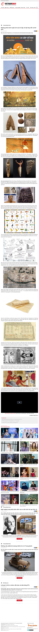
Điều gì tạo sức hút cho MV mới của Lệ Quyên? (9, 464)
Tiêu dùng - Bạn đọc (33, 7)
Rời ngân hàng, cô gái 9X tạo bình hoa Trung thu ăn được (9, 479)
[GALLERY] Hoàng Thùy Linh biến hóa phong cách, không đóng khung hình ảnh (28, 479)
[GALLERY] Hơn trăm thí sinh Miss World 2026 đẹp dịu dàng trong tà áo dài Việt (10, 492)
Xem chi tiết (19, 538)
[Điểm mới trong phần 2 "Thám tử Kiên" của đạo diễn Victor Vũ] (29, 459)
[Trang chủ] (1, 25)
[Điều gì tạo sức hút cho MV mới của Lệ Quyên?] (10, 459)
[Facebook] (34, 31)
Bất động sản (12, 7)
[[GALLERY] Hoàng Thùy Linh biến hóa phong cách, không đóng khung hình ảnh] (29, 472)
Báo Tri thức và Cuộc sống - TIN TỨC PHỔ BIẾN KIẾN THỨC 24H (8, 4)
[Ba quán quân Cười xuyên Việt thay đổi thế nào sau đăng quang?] (29, 486)
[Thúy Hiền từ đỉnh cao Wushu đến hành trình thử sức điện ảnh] (10, 499)
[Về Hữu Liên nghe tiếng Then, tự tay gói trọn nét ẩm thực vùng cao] (29, 499)
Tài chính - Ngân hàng (5, 7)
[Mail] (37, 31)
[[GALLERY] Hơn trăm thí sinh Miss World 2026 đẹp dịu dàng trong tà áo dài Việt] (10, 486)
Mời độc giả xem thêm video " (10, 413)
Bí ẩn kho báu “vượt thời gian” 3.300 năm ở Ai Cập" (25, 413)
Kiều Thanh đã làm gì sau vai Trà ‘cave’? (27, 452)
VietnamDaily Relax (7, 25)
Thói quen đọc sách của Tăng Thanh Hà (7, 452)
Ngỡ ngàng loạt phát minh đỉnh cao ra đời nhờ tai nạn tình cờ (12, 419)
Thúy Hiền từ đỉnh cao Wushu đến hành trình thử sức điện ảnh (9, 505)
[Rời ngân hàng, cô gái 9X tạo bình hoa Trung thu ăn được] (10, 472)
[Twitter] (36, 31)
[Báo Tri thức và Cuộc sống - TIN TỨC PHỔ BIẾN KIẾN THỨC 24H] (32, 625)
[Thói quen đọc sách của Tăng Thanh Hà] (10, 446)
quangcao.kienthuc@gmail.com (33, 628)
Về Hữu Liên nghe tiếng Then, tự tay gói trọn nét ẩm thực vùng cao (28, 505)
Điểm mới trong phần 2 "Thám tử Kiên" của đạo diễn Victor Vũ (28, 465)
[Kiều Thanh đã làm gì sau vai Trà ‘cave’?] (29, 446)
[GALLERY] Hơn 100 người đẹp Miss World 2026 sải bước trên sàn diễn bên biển (9, 439)
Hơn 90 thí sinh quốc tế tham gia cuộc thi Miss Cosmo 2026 (29, 439)
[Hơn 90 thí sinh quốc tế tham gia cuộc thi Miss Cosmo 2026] (29, 433)
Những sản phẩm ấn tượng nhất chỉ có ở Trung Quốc (10, 420)
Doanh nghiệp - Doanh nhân (20, 7)
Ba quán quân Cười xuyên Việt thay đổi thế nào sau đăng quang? (28, 492)
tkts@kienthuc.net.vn (6, 630)
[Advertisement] (19, 16)
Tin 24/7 (27, 7)
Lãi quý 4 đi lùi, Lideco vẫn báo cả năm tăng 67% (10, 422)
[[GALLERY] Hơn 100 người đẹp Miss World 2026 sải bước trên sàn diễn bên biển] (10, 433)
